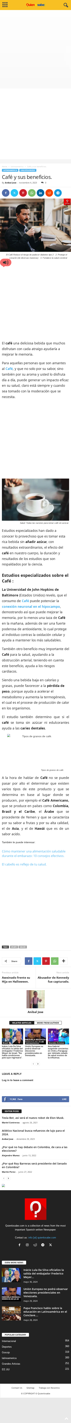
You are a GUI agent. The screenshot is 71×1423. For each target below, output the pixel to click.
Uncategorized (28, 170)
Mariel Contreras (11, 1122)
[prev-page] (33, 1064)
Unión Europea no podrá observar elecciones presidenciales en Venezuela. (34, 1051)
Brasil (5, 1043)
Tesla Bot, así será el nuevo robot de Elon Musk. (33, 1118)
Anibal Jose (10, 182)
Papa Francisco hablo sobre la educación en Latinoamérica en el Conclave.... (45, 1311)
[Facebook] (5, 193)
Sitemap (30, 1387)
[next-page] (38, 1064)
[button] (5, 262)
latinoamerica (17, 166)
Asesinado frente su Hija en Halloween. (16, 979)
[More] (64, 961)
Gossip (6, 1352)
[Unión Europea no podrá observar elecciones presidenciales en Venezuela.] (35, 1036)
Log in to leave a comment (17, 1080)
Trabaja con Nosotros (49, 1387)
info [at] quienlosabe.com (42, 1237)
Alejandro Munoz (11, 1155)
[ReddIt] (49, 193)
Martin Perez (8, 1171)
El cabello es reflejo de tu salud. (24, 864)
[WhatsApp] (32, 193)
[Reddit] (36, 1245)
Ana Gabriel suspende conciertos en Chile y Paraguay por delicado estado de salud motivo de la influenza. (58, 1052)
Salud (23, 947)
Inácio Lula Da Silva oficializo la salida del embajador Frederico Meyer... (43, 1273)
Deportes (7, 1346)
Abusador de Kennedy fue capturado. (53, 979)
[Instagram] (28, 1245)
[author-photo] (35, 999)
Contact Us (17, 1387)
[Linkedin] (40, 193)
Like (64, 1099)
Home (4, 166)
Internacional (9, 1341)
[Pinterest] (23, 193)
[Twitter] (14, 193)
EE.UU (5, 1369)
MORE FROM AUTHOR (48, 1022)
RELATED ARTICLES (21, 1022)
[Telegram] (58, 193)
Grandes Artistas (56, 1043)
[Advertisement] (35, 47)
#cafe (14, 947)
